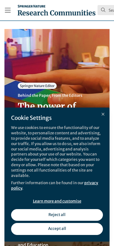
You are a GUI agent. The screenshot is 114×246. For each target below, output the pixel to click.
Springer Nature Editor (37, 86)
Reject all (57, 214)
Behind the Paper (34, 95)
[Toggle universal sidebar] (8, 10)
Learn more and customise (57, 201)
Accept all (57, 228)
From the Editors (67, 95)
